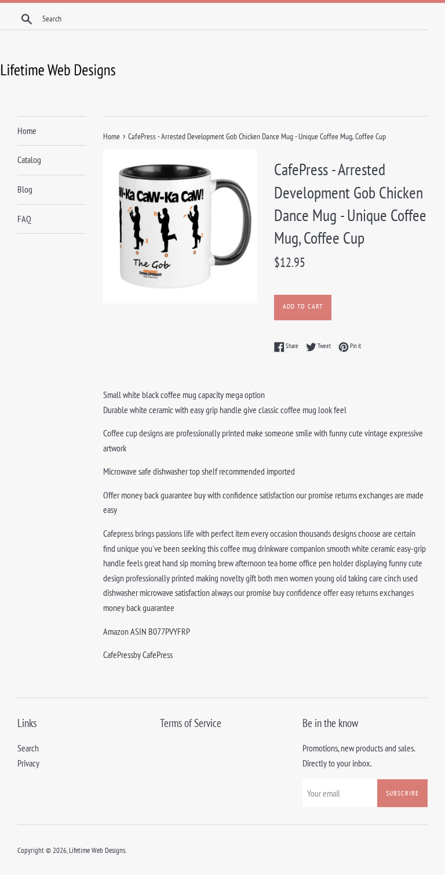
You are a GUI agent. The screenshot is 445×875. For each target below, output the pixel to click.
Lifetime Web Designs (97, 850)
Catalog (29, 159)
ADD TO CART (303, 306)
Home (27, 130)
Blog (24, 189)
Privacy (28, 763)
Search (28, 748)
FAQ (24, 219)
